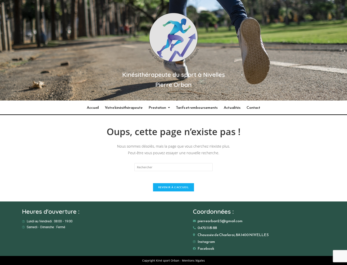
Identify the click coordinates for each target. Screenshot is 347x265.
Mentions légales (193, 260)
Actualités (232, 107)
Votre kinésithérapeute (124, 107)
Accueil (93, 107)
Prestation (157, 107)
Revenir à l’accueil (173, 187)
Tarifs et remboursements (197, 107)
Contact (253, 107)
